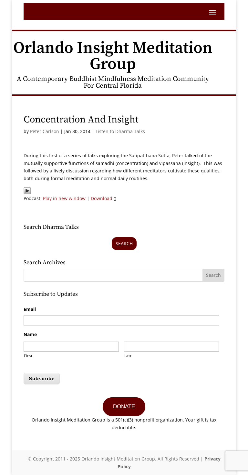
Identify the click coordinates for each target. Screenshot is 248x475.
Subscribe (42, 378)
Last (128, 355)
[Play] (27, 191)
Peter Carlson (44, 131)
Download (101, 198)
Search (124, 243)
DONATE (124, 406)
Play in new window (64, 198)
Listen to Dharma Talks (120, 131)
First (28, 355)
